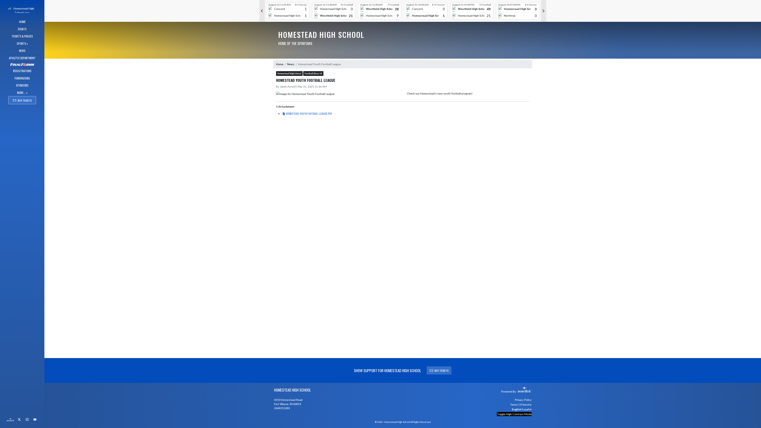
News (290, 64)
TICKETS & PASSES (22, 36)
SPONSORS (22, 85)
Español (527, 409)
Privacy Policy (523, 399)
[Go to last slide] (262, 11)
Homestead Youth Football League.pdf (309, 113)
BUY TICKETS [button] (25, 100)
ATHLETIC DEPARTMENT (22, 58)
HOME (22, 21)
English (516, 409)
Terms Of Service (521, 404)
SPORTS (21, 43)
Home (279, 64)
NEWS (22, 50)
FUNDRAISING (22, 78)
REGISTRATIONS (22, 71)
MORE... (21, 92)
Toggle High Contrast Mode (514, 414)
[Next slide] (543, 11)
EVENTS (22, 29)
